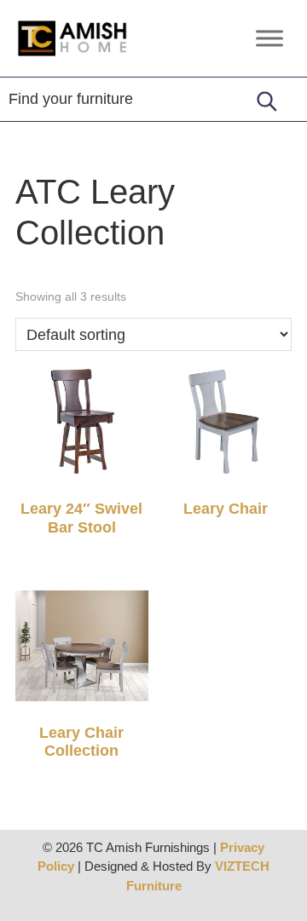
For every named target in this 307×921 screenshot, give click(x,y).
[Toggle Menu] (269, 38)
